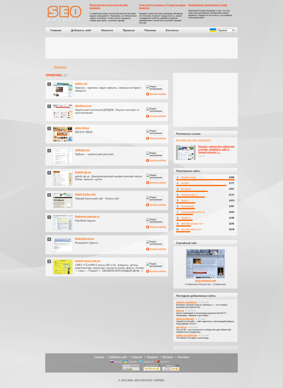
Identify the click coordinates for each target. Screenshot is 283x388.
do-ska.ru (186, 189)
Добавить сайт (81, 30)
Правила (129, 30)
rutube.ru (186, 218)
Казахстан (148, 361)
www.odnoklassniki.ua (193, 212)
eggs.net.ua (82, 127)
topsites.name (188, 177)
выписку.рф (187, 206)
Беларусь (165, 361)
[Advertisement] (141, 48)
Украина (132, 361)
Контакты (172, 30)
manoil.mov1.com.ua (87, 260)
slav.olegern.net (205, 280)
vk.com (185, 183)
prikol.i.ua (81, 83)
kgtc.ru (180, 310)
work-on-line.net (185, 318)
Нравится (60, 67)
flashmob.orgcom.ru (87, 216)
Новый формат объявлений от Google (207, 5)
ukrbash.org (82, 150)
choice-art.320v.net (186, 335)
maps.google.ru (189, 194)
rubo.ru (201, 156)
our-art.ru (181, 327)
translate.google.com (192, 223)
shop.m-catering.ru (186, 302)
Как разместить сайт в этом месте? (193, 140)
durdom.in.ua (83, 105)
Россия (117, 361)
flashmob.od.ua (84, 238)
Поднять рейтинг (158, 93)
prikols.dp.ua (83, 172)
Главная (55, 30)
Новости (107, 30)
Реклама (150, 30)
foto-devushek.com (191, 229)
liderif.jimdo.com (85, 194)
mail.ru (184, 200)
